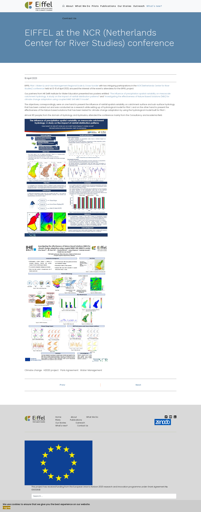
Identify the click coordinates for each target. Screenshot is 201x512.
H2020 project (51, 370)
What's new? (154, 6)
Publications (108, 6)
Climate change (33, 370)
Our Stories (124, 6)
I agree (6, 507)
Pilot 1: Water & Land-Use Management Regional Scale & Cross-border (64, 85)
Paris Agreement (69, 370)
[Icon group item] (166, 417)
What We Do (82, 6)
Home (58, 417)
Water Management (91, 370)
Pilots (95, 6)
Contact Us (69, 18)
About (69, 6)
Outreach (139, 6)
